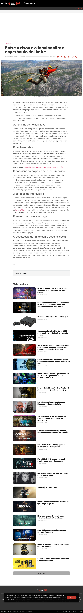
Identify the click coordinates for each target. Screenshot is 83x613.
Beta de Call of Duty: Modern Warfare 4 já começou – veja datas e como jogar (53, 389)
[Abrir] (2, 3)
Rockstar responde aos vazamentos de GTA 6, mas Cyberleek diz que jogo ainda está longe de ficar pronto (53, 304)
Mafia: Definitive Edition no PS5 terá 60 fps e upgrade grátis (53, 503)
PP (14, 264)
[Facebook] (75, 8)
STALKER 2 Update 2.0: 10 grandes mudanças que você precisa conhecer (52, 446)
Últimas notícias (30, 3)
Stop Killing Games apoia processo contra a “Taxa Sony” (51, 531)
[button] (81, 3)
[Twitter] (78, 8)
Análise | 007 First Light (47, 487)
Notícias (8, 43)
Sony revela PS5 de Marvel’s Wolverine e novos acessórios (53, 560)
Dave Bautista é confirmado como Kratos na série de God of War (51, 403)
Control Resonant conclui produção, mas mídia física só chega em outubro (52, 432)
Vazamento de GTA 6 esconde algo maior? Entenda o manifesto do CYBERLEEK (51, 418)
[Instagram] (81, 8)
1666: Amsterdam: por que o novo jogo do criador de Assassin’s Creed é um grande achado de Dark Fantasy (53, 347)
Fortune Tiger (20, 210)
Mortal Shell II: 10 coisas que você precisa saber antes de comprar (51, 460)
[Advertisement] (41, 25)
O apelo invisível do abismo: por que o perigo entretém (43, 167)
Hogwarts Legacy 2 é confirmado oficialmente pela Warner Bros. (50, 517)
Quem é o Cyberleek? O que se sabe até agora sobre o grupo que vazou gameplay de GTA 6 (53, 376)
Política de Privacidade (47, 595)
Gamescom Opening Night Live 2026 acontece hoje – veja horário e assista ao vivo (52, 333)
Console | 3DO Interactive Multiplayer (52, 317)
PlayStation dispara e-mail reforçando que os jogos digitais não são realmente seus (53, 361)
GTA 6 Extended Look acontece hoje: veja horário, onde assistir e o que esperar (52, 290)
